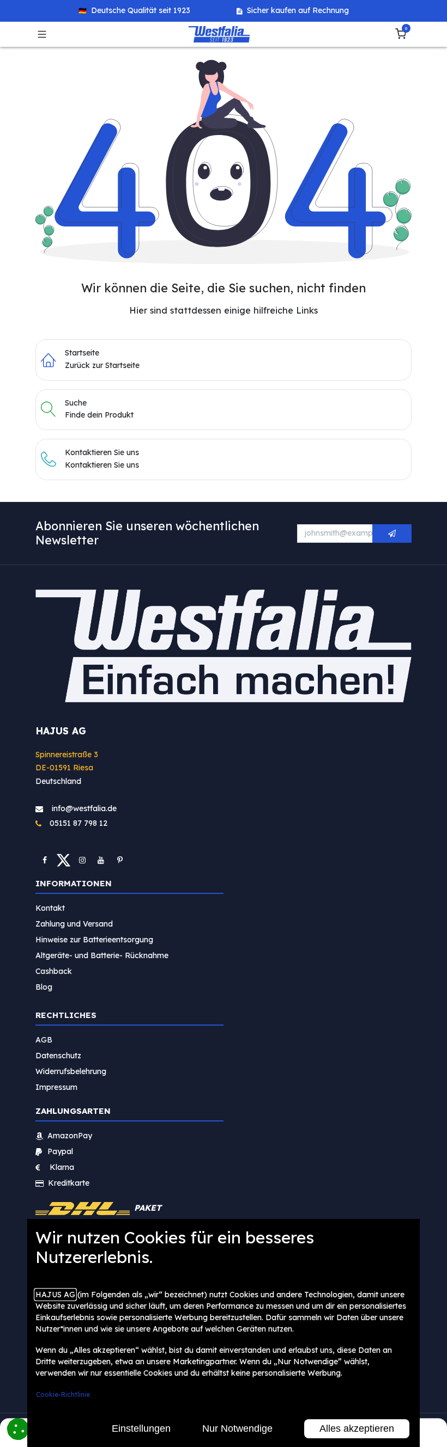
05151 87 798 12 (75, 823)
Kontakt (50, 908)
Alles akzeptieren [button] (356, 1428)
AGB (43, 1040)
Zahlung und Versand (74, 924)
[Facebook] (44, 860)
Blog (43, 987)
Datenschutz (58, 1055)
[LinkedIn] (120, 860)
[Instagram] (82, 860)
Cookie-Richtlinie (63, 1394)
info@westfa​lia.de (84, 808)
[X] (63, 860)
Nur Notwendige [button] (237, 1428)
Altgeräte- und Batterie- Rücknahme (101, 955)
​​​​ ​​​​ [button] (392, 533)
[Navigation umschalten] (42, 34)
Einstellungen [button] (141, 1428)
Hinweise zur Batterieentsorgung (94, 940)
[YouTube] (100, 860)
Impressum (56, 1087)
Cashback (53, 971)
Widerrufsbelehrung (71, 1071)
